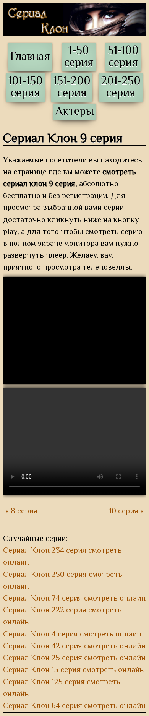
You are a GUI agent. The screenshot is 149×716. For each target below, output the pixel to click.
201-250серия (121, 87)
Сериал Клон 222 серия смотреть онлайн (62, 616)
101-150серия (25, 87)
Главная (30, 57)
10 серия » (126, 512)
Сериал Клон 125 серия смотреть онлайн (61, 688)
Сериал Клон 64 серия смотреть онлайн (74, 706)
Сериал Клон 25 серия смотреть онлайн (74, 658)
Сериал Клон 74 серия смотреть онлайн (74, 599)
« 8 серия (21, 512)
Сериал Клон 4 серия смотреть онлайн (72, 634)
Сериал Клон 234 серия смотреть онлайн (62, 557)
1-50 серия (79, 57)
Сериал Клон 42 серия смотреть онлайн (74, 646)
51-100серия (123, 57)
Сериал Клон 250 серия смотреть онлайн (62, 581)
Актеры (74, 112)
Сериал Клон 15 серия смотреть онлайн (73, 670)
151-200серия (72, 87)
